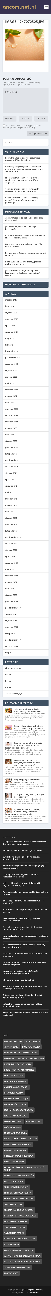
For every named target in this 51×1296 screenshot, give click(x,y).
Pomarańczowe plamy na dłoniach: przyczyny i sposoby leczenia (24, 866)
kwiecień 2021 (11, 499)
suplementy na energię (15, 1221)
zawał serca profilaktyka (17, 1267)
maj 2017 (9, 652)
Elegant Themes (34, 1289)
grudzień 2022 (11, 409)
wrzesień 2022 (11, 415)
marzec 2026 (11, 300)
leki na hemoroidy (13, 1121)
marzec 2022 (11, 428)
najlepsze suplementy (15, 1138)
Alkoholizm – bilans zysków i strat (18, 980)
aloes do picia (33, 1041)
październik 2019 (13, 608)
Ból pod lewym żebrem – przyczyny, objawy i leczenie (25, 254)
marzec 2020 (11, 582)
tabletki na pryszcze (14, 1227)
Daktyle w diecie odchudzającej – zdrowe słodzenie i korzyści (21, 919)
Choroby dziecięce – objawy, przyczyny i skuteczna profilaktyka (21, 875)
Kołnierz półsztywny (15, 1104)
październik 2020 (13, 537)
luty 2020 (9, 588)
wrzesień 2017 (11, 646)
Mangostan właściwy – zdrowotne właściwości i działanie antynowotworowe (24, 842)
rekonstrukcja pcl (13, 1181)
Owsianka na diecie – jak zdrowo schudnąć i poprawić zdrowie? (22, 858)
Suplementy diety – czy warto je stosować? (22, 850)
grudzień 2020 (11, 524)
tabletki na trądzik (14, 1233)
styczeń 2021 (11, 518)
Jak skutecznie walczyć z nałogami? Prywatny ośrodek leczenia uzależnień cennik (22, 273)
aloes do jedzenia (13, 1041)
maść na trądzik (12, 1127)
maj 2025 (9, 338)
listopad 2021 (11, 454)
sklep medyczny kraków (16, 1187)
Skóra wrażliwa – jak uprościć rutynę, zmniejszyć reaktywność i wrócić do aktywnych (22, 180)
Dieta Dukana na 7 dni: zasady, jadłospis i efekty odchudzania (24, 263)
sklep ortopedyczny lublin (17, 1193)
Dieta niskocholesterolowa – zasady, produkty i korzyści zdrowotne (24, 945)
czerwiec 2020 (11, 563)
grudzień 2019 (11, 601)
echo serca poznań (14, 1075)
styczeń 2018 (11, 620)
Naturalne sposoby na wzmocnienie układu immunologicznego (22, 1005)
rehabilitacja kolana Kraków (19, 1175)
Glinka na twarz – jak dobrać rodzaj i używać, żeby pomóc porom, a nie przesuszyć (22, 200)
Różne (8, 674)
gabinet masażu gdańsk (16, 1087)
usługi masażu (11, 1244)
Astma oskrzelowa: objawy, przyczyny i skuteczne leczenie (25, 937)
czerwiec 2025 (11, 332)
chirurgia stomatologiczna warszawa (24, 1058)
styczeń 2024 (11, 370)
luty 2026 (9, 306)
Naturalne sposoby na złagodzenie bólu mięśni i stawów (23, 245)
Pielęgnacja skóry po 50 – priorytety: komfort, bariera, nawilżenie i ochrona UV (27, 762)
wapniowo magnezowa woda (18, 1250)
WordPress (34, 1292)
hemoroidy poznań (13, 1093)
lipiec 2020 (10, 556)
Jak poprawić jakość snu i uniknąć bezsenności (20, 227)
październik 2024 (13, 357)
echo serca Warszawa (15, 1081)
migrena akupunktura (15, 1133)
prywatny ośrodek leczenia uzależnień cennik (24, 1168)
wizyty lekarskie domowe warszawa (22, 1256)
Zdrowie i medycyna (14, 693)
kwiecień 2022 (11, 421)
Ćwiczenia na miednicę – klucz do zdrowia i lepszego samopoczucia (22, 996)
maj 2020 (9, 569)
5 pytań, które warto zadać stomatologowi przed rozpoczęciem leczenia (25, 987)
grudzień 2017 (11, 627)
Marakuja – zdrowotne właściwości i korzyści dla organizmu (25, 954)
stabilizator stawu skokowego (20, 1216)
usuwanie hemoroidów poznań (20, 1238)
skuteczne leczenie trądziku (18, 1198)
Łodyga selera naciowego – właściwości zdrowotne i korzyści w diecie (20, 972)
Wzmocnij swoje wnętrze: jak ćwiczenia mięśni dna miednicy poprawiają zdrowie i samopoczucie (24, 168)
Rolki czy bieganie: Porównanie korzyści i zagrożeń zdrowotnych (21, 884)
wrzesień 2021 (11, 466)
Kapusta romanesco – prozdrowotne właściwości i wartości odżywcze (25, 963)
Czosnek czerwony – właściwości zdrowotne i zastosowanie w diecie (25, 236)
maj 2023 (9, 383)
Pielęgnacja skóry (13, 668)
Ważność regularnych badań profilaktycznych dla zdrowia (25, 893)
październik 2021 (13, 460)
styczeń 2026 (11, 312)
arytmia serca (11, 1047)
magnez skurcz (34, 1121)
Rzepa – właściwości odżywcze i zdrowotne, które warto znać (25, 1013)
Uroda (8, 687)
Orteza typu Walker (14, 1161)
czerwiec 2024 (11, 364)
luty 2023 (9, 402)
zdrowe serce (11, 1273)
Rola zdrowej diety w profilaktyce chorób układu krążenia (25, 910)
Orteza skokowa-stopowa (17, 1144)
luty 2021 (9, 511)
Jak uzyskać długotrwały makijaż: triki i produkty (29, 795)
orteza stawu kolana (15, 1150)
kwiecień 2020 (11, 575)
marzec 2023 (11, 396)
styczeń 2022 (11, 441)
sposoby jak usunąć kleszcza (18, 1210)
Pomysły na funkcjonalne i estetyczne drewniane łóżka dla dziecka (22, 159)
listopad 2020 (11, 531)
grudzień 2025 (11, 319)
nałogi (33, 1138)
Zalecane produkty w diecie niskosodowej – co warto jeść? (27, 710)
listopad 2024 (11, 351)
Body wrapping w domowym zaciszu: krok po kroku (27, 780)
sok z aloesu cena (13, 1204)
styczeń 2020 (11, 595)
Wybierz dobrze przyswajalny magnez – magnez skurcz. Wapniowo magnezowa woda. (23, 811)
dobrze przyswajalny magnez (19, 1070)
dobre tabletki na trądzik (17, 1064)
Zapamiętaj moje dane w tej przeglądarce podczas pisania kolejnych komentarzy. (22, 126)
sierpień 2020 (11, 550)
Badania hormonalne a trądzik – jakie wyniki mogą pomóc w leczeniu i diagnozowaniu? (24, 745)
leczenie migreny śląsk (15, 1116)
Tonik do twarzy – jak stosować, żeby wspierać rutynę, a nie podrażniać (22, 190)
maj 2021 (9, 492)
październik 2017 (13, 640)
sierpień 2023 (11, 377)
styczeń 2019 (11, 614)
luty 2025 (9, 345)
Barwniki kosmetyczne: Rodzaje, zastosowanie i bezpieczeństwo (28, 727)
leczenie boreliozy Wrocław (18, 1110)
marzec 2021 (11, 505)
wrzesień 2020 (11, 543)
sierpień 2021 (11, 473)
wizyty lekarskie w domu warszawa (22, 1261)
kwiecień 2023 (11, 389)
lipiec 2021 (10, 479)
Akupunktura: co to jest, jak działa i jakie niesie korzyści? (24, 219)
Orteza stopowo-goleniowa (18, 1156)
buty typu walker (31, 1047)
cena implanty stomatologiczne (21, 1052)
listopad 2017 (11, 633)
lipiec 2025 (10, 325)
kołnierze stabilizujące (16, 1098)
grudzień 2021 (11, 447)
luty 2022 (9, 434)
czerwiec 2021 (11, 486)
